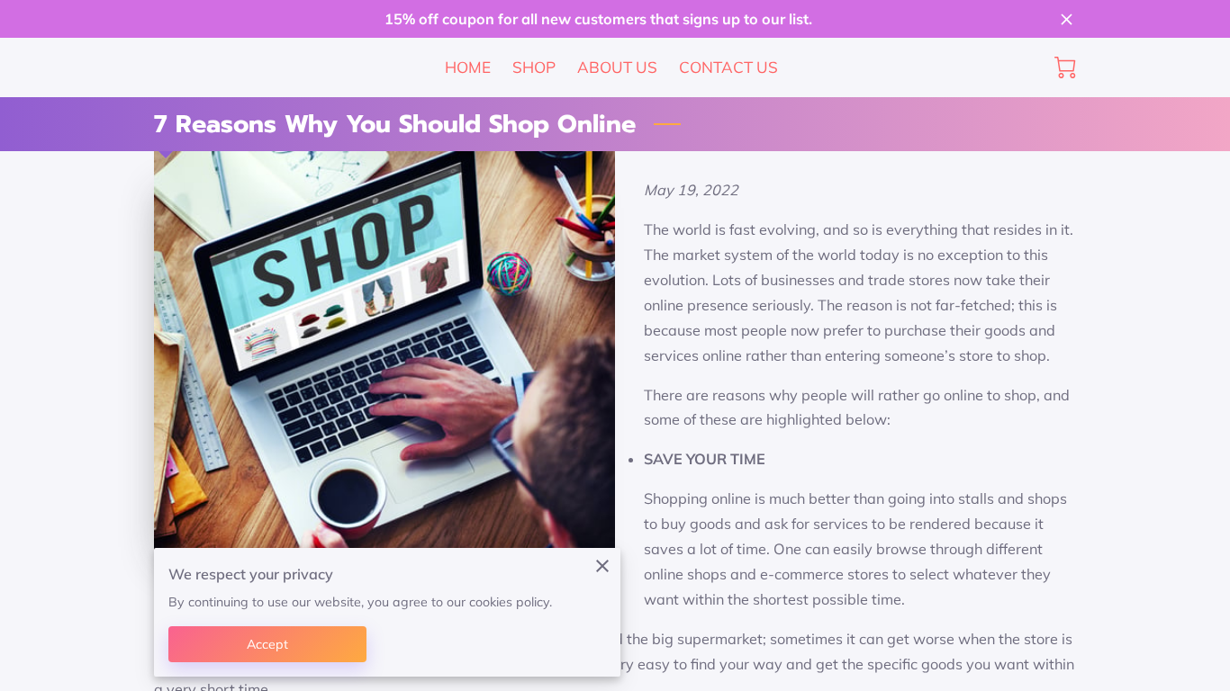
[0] (1065, 67)
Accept (268, 644)
